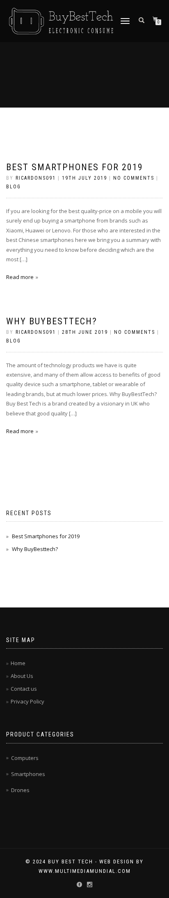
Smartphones (28, 774)
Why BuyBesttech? (51, 321)
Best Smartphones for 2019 (74, 167)
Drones (20, 790)
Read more (20, 277)
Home (18, 663)
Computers (25, 758)
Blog (13, 187)
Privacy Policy (27, 701)
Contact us (24, 688)
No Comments (133, 178)
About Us (22, 676)
